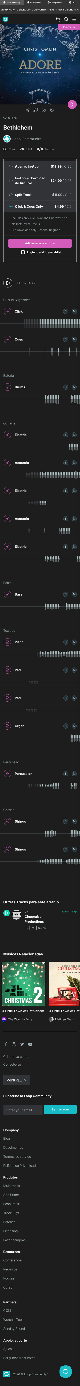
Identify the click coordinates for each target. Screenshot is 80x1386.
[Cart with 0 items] (57, 19)
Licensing (10, 1231)
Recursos (10, 1269)
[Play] (72, 104)
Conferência (12, 1260)
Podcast (9, 1278)
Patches (9, 1222)
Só (66, 311)
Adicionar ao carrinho (40, 243)
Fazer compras (14, 1240)
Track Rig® (11, 1213)
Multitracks (11, 1186)
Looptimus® (12, 1204)
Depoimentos (13, 1147)
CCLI (7, 1310)
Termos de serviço (17, 1156)
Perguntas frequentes (19, 1358)
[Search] (66, 19)
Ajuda (7, 1349)
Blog (6, 1138)
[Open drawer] (74, 19)
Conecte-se (12, 1064)
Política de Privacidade (20, 1165)
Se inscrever (60, 1109)
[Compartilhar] (28, 110)
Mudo (74, 311)
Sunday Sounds (14, 1329)
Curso (7, 1287)
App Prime (11, 1195)
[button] (35, 109)
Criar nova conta (15, 1057)
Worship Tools (13, 1320)
